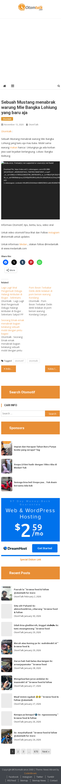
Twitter (39, 776)
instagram (53, 232)
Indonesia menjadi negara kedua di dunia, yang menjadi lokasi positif (11, 368)
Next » (45, 751)
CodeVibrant (30, 773)
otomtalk (33, 360)
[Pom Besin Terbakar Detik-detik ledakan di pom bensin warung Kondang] (42, 301)
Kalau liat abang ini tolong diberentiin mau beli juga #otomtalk (54, 368)
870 (36, 751)
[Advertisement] (30, 50)
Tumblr (50, 776)
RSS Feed (11, 780)
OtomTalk (33, 124)
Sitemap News (39, 780)
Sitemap (24, 780)
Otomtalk (7, 119)
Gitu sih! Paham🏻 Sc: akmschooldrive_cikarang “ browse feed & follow (36, 609)
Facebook (13, 776)
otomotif (19, 360)
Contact (53, 780)
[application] (30, 190)
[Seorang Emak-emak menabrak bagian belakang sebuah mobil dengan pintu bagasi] (15, 335)
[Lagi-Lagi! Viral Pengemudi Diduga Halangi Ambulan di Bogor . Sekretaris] (15, 301)
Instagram (27, 776)
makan (13, 147)
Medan (23, 244)
